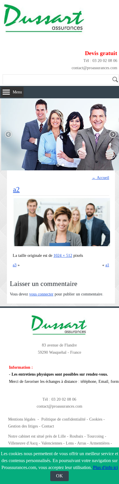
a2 (16, 189)
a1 (107, 265)
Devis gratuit (101, 53)
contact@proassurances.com (94, 68)
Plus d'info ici (105, 467)
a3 (14, 265)
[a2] (62, 246)
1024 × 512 (62, 255)
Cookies (95, 419)
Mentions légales (21, 419)
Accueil (100, 178)
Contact (48, 426)
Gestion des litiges (23, 426)
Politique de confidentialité (63, 419)
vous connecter (41, 294)
